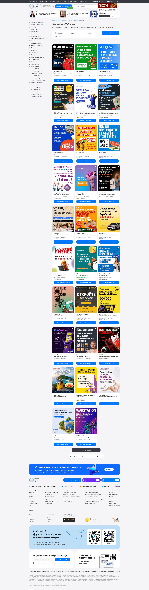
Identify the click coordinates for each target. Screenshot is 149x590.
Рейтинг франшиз (43, 1)
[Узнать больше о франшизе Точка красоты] (63, 138)
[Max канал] (91, 480)
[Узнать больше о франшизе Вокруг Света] (63, 380)
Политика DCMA (68, 571)
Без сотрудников (36, 45)
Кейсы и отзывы (113, 494)
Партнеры (112, 499)
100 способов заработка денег (93, 494)
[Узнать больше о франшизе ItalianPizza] (86, 57)
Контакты (111, 501)
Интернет (34, 61)
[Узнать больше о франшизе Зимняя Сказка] (63, 57)
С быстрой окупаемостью (39, 38)
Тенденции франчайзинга (69, 494)
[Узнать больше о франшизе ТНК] (109, 97)
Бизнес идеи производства (92, 501)
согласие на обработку (41, 562)
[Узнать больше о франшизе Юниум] (63, 219)
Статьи (81, 1)
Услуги (34, 50)
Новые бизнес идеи (90, 503)
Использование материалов (106, 571)
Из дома (34, 41)
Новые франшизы (37, 27)
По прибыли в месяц (36, 82)
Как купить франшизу (72, 1)
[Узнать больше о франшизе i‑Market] (109, 340)
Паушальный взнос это (51, 499)
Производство (36, 64)
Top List (31, 496)
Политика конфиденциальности (37, 571)
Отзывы (33, 20)
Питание (34, 47)
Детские (34, 54)
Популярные (35, 29)
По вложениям (35, 66)
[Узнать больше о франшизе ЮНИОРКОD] (86, 97)
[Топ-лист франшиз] (74, 469)
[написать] (108, 1)
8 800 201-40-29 (68, 486)
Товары (31, 510)
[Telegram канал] (110, 480)
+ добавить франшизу (98, 1)
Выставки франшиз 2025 (91, 492)
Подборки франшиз (61, 1)
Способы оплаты (33, 517)
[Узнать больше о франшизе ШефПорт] (109, 138)
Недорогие (35, 34)
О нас (86, 1)
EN (117, 571)
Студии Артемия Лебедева (69, 515)
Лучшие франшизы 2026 (69, 492)
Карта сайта (112, 503)
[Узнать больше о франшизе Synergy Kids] (86, 219)
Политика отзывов (79, 571)
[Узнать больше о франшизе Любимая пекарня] (86, 299)
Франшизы (32, 492)
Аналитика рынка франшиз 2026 (71, 496)
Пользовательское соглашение (55, 571)
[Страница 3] (71, 456)
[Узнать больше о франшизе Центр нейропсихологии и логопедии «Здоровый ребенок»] (63, 178)
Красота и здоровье (37, 57)
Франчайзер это (49, 501)
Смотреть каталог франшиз (72, 480)
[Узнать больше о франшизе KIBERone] (63, 97)
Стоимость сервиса (114, 505)
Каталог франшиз (33, 1)
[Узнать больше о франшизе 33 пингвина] (86, 259)
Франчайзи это (49, 503)
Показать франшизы (110, 33)
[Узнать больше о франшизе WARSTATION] (86, 421)
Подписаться (63, 559)
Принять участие (67, 501)
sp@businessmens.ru (89, 486)
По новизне (32, 501)
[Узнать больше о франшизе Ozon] (63, 421)
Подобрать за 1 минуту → (63, 6)
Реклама (31, 519)
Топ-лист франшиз (37, 22)
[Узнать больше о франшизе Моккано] (86, 340)
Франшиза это (48, 494)
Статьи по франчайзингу (51, 492)
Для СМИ (31, 521)
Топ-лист (52, 1)
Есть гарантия (36, 36)
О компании (112, 492)
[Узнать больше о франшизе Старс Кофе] (63, 299)
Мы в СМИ (112, 496)
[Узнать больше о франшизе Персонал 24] (63, 259)
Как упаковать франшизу (91, 496)
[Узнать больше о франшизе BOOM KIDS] (86, 138)
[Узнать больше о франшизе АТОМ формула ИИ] (109, 57)
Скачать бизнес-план (104, 16)
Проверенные (36, 43)
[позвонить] (106, 1)
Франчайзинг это (49, 496)
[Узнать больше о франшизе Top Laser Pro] (109, 380)
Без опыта (35, 31)
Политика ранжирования (91, 571)
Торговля (35, 52)
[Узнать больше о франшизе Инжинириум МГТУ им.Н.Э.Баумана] (86, 380)
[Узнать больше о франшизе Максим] (109, 219)
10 (97, 456)
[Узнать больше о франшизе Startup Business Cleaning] (109, 259)
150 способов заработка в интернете (94, 499)
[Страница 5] (102, 456)
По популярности (33, 503)
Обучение (35, 59)
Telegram (106, 486)
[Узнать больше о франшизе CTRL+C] (63, 340)
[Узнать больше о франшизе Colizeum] (109, 299)
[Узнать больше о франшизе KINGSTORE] (109, 178)
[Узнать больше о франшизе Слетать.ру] (86, 178)
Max (118, 486)
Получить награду (67, 499)
